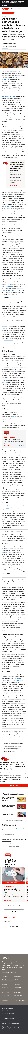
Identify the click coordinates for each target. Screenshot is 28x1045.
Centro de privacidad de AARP (8, 1008)
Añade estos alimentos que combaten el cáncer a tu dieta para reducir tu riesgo (13, 25)
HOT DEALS (8, 918)
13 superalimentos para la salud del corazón (8, 813)
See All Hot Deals (14, 926)
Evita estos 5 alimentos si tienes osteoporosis (8, 805)
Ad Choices (4, 1023)
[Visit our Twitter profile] (9, 1027)
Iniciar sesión (16, 828)
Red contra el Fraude (12, 439)
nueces (14, 416)
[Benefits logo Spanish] (6, 434)
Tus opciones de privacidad (14, 1023)
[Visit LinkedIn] (18, 1027)
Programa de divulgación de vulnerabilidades (10, 1021)
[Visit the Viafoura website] (17, 846)
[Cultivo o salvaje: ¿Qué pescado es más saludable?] (21, 799)
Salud (4, 16)
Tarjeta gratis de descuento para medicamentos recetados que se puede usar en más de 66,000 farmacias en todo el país (13, 895)
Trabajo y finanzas (9, 437)
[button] (8, 905)
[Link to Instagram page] (14, 1027)
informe (8, 247)
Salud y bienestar (9, 886)
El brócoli (4, 326)
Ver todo (21, 445)
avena (7, 508)
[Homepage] (5, 9)
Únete (7, 13)
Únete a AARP (13, 185)
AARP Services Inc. (17, 984)
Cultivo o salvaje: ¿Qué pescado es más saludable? (8, 799)
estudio (5, 380)
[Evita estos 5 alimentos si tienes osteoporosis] (21, 806)
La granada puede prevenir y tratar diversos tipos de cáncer (13, 619)
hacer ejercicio (8, 206)
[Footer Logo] (14, 958)
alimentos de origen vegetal (13, 290)
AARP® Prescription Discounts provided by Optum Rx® (14, 890)
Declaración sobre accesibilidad (8, 1013)
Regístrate (13, 8)
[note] (14, 68)
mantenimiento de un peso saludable (13, 585)
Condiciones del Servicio (7, 1010)
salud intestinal (7, 286)
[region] (14, 837)
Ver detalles (7, 445)
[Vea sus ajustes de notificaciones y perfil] (25, 839)
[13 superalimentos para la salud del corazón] (21, 814)
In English (5, 48)
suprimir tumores (8, 340)
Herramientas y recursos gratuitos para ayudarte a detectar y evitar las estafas (13, 442)
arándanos (5, 552)
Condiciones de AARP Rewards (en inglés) (10, 1015)
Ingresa (19, 8)
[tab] (6, 840)
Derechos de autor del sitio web (8, 1018)
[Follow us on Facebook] (4, 1027)
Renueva (20, 13)
